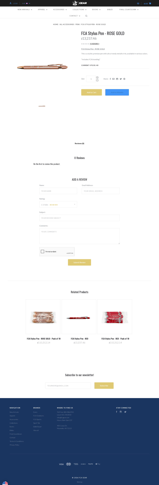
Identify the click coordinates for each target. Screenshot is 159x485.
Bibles (110, 9)
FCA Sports (37, 419)
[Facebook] (116, 412)
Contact (73, 16)
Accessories (59, 9)
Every (35, 412)
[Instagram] (121, 412)
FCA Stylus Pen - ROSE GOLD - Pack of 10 (44, 338)
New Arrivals (24, 9)
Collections (79, 9)
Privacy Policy (14, 445)
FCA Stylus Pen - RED (79, 338)
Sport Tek (36, 423)
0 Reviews (94, 44)
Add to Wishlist (117, 92)
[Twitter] (125, 412)
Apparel (42, 9)
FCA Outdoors (38, 416)
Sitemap (79, 482)
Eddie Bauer (37, 427)
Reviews (78, 143)
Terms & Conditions (17, 441)
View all (36, 430)
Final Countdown (128, 9)
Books (95, 9)
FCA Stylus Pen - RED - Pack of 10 (115, 338)
